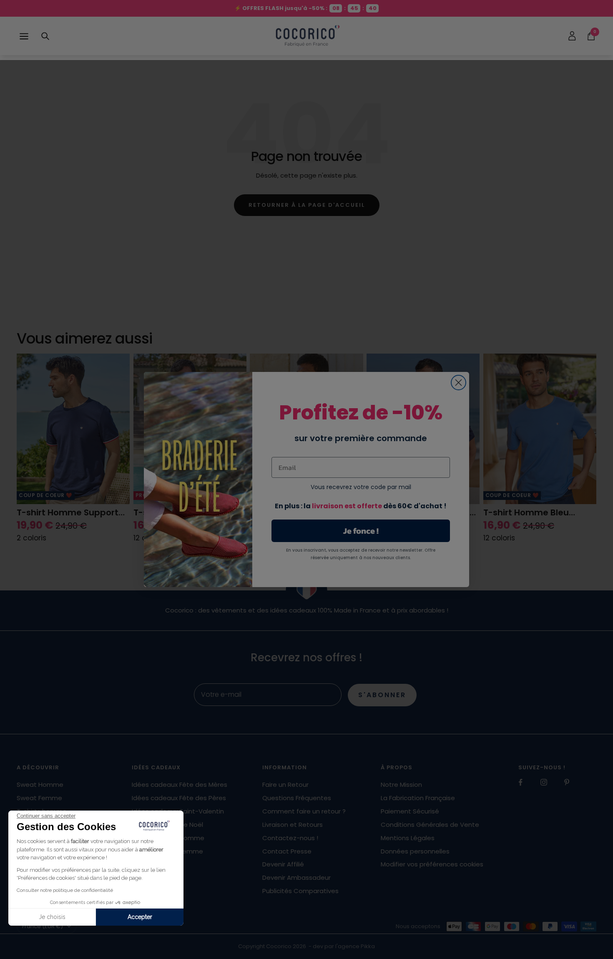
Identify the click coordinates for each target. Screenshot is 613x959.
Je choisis (52, 917)
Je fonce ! (361, 531)
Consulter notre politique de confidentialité (65, 890)
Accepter (140, 917)
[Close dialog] (458, 382)
